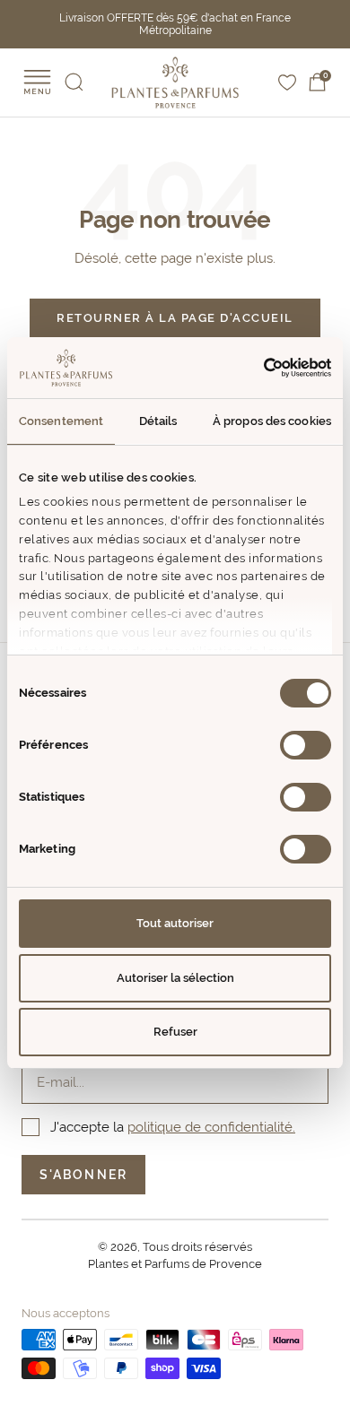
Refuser (175, 1031)
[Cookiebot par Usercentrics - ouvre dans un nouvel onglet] (253, 368)
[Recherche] (74, 82)
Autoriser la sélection (175, 978)
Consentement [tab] (61, 421)
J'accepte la (172, 1127)
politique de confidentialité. (211, 1127)
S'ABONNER (83, 1174)
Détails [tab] (158, 421)
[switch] (305, 745)
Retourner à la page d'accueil (175, 318)
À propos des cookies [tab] (272, 421)
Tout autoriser (175, 923)
